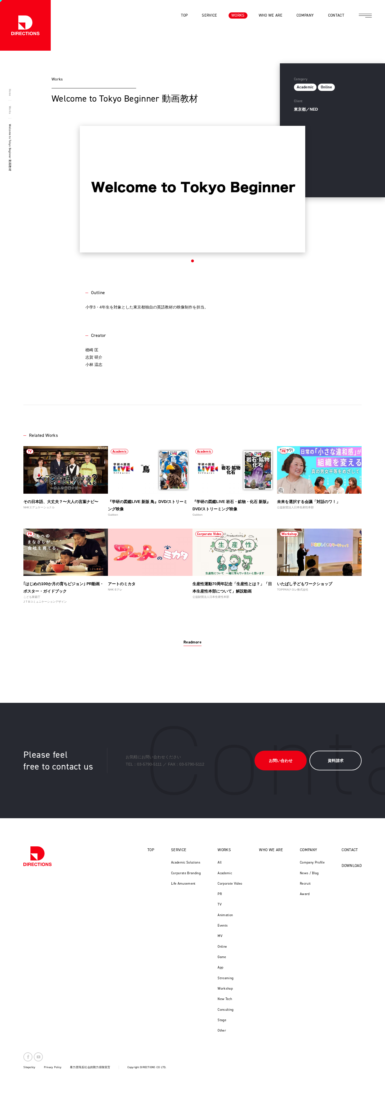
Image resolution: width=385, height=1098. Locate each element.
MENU (365, 15)
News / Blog (309, 873)
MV (220, 936)
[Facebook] (27, 1056)
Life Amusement (183, 883)
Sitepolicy (29, 1067)
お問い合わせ (281, 760)
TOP (150, 850)
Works (10, 110)
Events (223, 925)
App (220, 967)
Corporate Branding (186, 873)
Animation (225, 915)
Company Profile (312, 862)
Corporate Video (230, 883)
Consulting (226, 1009)
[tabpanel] (192, 189)
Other (222, 1030)
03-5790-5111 (149, 764)
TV (220, 904)
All (220, 862)
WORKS (224, 850)
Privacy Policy (53, 1067)
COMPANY (308, 850)
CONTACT (350, 850)
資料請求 (336, 760)
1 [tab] (192, 261)
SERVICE (178, 850)
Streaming (225, 978)
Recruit (305, 883)
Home (10, 92)
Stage (222, 1020)
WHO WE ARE (271, 850)
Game (222, 957)
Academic (225, 873)
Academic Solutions (185, 862)
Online (222, 946)
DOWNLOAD (352, 865)
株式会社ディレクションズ (25, 25)
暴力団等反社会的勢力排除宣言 (90, 1067)
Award (305, 894)
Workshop (225, 988)
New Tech (225, 999)
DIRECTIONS (37, 856)
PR (220, 894)
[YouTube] (38, 1056)
